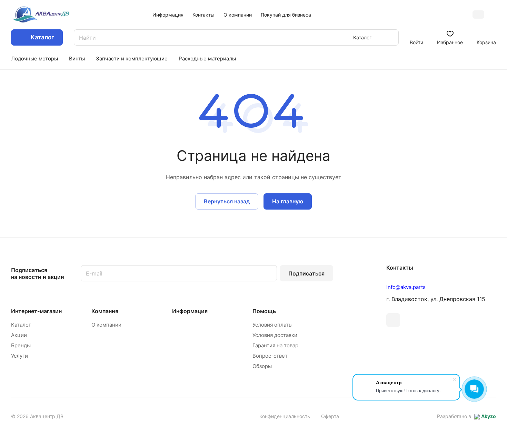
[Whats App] (393, 320)
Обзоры (262, 366)
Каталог (21, 324)
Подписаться (306, 273)
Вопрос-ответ (270, 355)
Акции (19, 335)
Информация (190, 311)
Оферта (330, 416)
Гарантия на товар (275, 345)
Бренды (21, 345)
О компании (106, 324)
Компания (104, 311)
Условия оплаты (272, 324)
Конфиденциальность (284, 416)
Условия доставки (274, 335)
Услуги (19, 355)
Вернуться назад (227, 201)
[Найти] (390, 37)
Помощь (264, 311)
